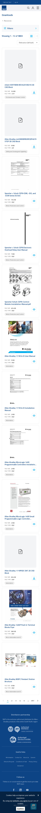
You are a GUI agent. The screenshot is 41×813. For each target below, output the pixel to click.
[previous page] (3, 700)
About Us (26, 757)
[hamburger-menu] (37, 8)
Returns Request (9, 761)
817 (32, 700)
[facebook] (14, 790)
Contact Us (18, 757)
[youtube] (27, 790)
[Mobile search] (28, 8)
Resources (8, 21)
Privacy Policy (33, 761)
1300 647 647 (7, 2)
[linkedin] (20, 790)
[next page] (37, 700)
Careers (33, 757)
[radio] (31, 36)
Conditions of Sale (21, 761)
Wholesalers (9, 757)
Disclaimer (20, 766)
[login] (33, 8)
